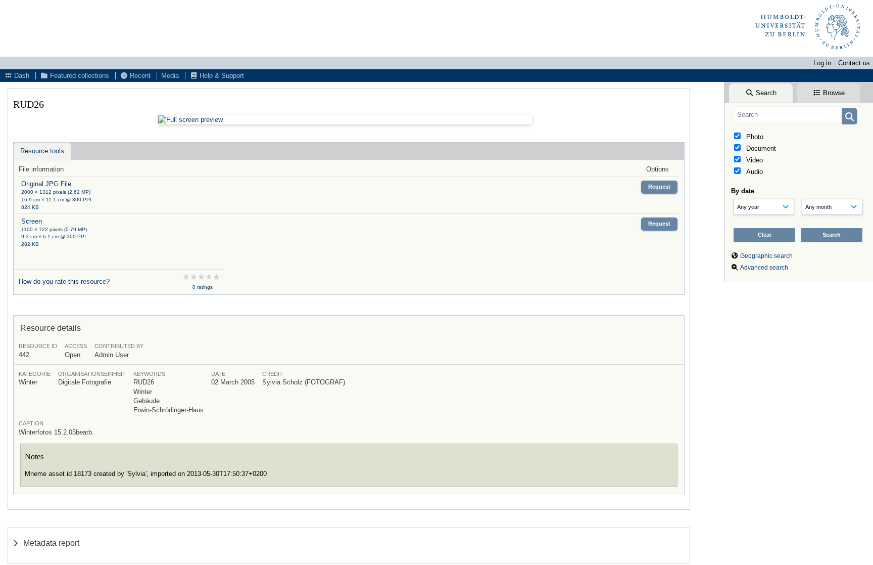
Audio (753, 172)
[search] (798, 114)
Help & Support (221, 75)
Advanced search (764, 267)
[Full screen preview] (345, 119)
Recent (139, 75)
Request (659, 187)
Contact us (854, 63)
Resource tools (42, 151)
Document (760, 148)
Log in (822, 63)
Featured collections (78, 75)
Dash (20, 75)
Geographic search (766, 255)
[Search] (849, 116)
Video (753, 160)
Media (170, 75)
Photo (753, 137)
